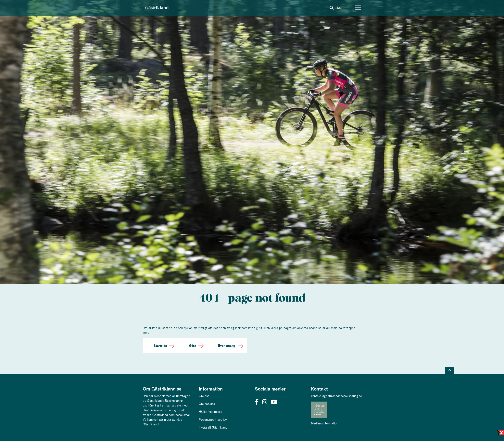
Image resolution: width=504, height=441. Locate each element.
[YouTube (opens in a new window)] (274, 402)
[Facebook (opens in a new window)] (256, 402)
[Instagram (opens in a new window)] (264, 402)
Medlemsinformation (324, 423)
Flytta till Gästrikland (213, 427)
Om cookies (207, 403)
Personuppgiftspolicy (213, 419)
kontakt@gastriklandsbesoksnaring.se (336, 396)
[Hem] (157, 8)
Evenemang (227, 345)
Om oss (204, 396)
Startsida (160, 345)
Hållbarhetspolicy (210, 411)
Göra (192, 345)
